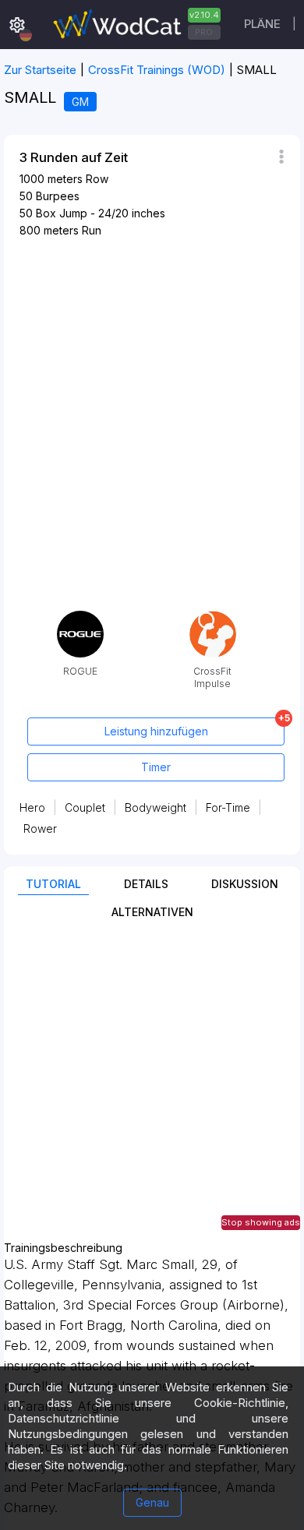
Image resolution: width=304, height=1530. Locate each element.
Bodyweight (155, 807)
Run (91, 230)
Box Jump (61, 213)
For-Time (228, 807)
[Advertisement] (152, 1090)
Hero (32, 807)
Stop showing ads (260, 1222)
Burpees (58, 196)
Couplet (85, 807)
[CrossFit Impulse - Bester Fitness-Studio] (212, 616)
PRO (204, 31)
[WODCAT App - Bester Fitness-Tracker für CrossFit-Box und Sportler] (135, 24)
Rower (40, 828)
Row (97, 178)
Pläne (262, 23)
